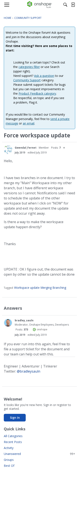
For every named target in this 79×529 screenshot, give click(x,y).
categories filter (29, 67)
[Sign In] (73, 4)
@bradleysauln (28, 371)
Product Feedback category (37, 93)
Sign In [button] (15, 418)
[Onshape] (39, 4)
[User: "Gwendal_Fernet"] (8, 149)
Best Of (9, 466)
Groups (9, 460)
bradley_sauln (24, 320)
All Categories (13, 436)
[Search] (65, 4)
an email (28, 123)
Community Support (27, 80)
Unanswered (39, 454)
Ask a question (44, 76)
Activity (8, 448)
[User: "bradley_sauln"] (8, 323)
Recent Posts (13, 442)
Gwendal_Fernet (25, 147)
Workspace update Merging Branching (40, 288)
